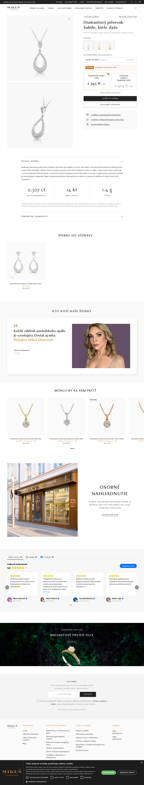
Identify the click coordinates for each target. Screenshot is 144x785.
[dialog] (72, 772)
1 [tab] (72, 448)
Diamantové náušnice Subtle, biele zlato (26, 284)
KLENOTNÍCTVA (110, 515)
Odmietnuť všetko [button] (127, 773)
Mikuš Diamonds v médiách (30, 739)
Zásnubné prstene (83, 8)
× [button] (141, 762)
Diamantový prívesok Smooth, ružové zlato (107, 439)
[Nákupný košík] (140, 2)
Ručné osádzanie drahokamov (58, 752)
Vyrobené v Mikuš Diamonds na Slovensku (107, 120)
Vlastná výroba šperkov (55, 748)
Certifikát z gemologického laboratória (106, 115)
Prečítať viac (88, 774)
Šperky (51, 8)
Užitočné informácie (94, 2)
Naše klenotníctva (117, 732)
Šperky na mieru (37, 8)
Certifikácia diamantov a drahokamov (55, 756)
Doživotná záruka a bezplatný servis (57, 744)
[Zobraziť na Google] (9, 599)
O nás (82, 2)
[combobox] (110, 59)
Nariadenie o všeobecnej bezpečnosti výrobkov (90, 746)
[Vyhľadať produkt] (135, 8)
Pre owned (109, 2)
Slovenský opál (71, 2)
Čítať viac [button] (46, 592)
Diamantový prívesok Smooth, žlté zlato (26, 439)
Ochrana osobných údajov (86, 741)
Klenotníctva (121, 2)
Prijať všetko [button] (108, 773)
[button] (7, 587)
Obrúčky (99, 8)
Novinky (59, 2)
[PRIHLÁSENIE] (136, 2)
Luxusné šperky (64, 8)
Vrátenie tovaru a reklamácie (87, 738)
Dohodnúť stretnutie (110, 105)
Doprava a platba (82, 731)
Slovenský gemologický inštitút (55, 738)
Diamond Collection (128, 17)
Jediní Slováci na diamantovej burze (57, 732)
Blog (24, 744)
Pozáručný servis (82, 750)
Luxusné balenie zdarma (100, 124)
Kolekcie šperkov (115, 8)
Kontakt (115, 726)
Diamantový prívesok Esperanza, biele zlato (66, 439)
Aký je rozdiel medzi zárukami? (110, 92)
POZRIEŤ (72, 642)
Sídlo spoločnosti (117, 738)
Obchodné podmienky (84, 734)
